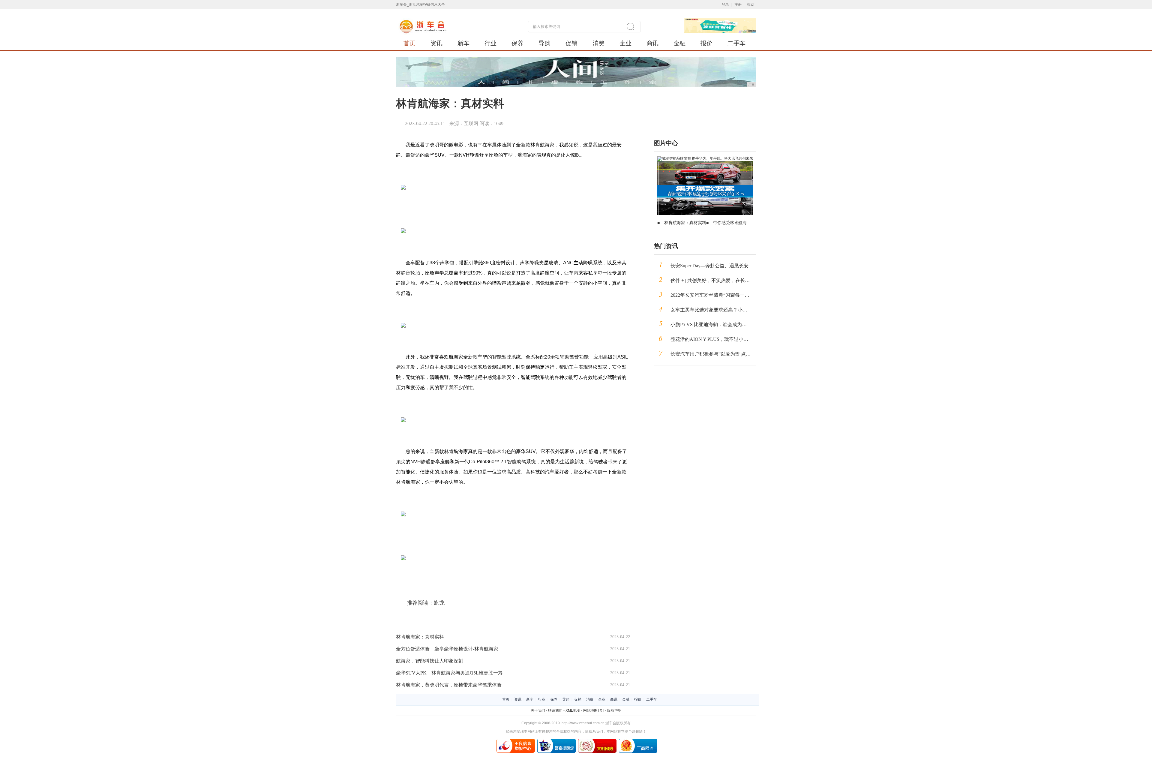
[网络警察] (556, 741)
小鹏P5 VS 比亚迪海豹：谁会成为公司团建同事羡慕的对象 (732, 324)
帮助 (750, 4)
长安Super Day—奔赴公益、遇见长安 (709, 265)
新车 (464, 43)
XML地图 (573, 710)
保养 (518, 43)
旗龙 (439, 603)
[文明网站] (597, 741)
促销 (572, 43)
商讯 (652, 43)
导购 (544, 43)
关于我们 (538, 710)
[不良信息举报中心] (515, 741)
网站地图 (590, 710)
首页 (410, 43)
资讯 (436, 43)
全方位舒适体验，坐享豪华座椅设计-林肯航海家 (447, 648)
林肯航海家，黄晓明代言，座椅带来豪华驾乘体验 (449, 684)
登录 (725, 4)
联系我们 (555, 710)
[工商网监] (638, 741)
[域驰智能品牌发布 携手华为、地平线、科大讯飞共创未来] (705, 158)
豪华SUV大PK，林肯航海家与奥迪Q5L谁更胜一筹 (449, 672)
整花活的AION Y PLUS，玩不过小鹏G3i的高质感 (722, 339)
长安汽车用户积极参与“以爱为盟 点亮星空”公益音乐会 (728, 353)
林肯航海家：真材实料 (420, 636)
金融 (680, 43)
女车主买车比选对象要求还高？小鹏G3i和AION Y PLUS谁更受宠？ (741, 309)
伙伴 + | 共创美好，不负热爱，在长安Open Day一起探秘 (729, 280)
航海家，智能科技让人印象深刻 (429, 660)
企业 (626, 43)
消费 (598, 43)
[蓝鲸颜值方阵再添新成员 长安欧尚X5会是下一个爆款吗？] (705, 163)
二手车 (737, 43)
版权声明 (614, 710)
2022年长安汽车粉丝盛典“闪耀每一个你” (713, 295)
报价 (706, 43)
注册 (738, 4)
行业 (490, 43)
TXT (601, 710)
